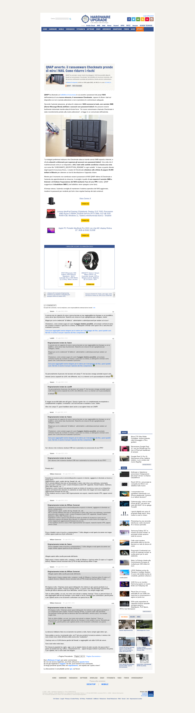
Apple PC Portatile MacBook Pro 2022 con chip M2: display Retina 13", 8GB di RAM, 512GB (85, 229)
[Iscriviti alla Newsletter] (138, 19)
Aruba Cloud (90, 25)
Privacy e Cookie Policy (72, 698)
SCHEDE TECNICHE (146, 25)
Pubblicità (89, 698)
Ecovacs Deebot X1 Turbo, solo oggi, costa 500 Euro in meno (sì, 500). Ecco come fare (98, 294)
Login (145, 16)
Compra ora (85, 203)
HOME (45, 29)
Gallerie (132, 617)
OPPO (122, 25)
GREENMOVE (107, 29)
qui (71, 669)
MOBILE (61, 29)
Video (138, 617)
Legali (62, 698)
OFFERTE (140, 29)
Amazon (135, 25)
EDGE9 (98, 29)
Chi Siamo (56, 698)
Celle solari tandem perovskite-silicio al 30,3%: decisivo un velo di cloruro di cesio (141, 543)
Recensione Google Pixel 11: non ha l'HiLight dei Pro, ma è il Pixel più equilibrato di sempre (141, 449)
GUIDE (133, 29)
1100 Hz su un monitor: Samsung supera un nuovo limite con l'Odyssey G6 (140, 584)
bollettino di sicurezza (68, 95)
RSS (119, 698)
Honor (109, 25)
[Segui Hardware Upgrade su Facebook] (129, 19)
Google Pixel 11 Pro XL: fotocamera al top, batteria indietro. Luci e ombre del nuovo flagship (140, 459)
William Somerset (55, 474)
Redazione (103, 698)
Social (123, 698)
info (94, 307)
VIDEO (119, 678)
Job (128, 698)
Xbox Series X (85, 199)
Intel (103, 25)
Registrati (151, 16)
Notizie (124, 468)
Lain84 (52, 338)
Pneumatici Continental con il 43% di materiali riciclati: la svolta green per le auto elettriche (141, 553)
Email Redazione (112, 698)
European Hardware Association (144, 694)
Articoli (124, 432)
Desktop (91, 684)
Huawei (116, 25)
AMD (98, 25)
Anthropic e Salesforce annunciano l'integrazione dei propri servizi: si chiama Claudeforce (140, 474)
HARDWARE (53, 29)
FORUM (126, 29)
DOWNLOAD (94, 678)
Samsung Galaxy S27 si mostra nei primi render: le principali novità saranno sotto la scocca (140, 533)
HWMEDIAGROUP (137, 678)
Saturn (52, 311)
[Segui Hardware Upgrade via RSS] (143, 19)
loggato (63, 664)
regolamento (73, 665)
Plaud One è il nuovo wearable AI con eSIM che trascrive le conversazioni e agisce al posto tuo (140, 594)
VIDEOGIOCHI (70, 29)
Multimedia (124, 617)
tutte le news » (147, 611)
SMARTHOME (117, 29)
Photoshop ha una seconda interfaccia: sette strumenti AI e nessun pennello (141, 523)
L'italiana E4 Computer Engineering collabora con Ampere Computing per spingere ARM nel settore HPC (58, 294)
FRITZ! (128, 25)
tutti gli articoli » (147, 464)
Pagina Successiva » (93, 656)
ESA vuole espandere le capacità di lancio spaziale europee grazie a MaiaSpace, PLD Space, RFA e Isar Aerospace (135, 605)
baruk (52, 412)
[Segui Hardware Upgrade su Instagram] (152, 19)
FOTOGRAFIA (81, 29)
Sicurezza (108, 82)
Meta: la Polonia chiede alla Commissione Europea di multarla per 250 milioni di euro (141, 563)
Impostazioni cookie (136, 698)
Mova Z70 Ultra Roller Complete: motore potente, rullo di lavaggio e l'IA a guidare (140, 439)
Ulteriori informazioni (117, 693)
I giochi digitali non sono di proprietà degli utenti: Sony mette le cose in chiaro (140, 513)
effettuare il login (53, 660)
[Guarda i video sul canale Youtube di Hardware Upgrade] (147, 19)
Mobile (104, 684)
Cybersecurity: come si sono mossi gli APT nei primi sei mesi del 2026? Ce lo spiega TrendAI (141, 504)
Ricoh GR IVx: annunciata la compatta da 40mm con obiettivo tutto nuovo (141, 484)
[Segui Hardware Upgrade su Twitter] (134, 19)
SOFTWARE (90, 29)
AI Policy (82, 698)
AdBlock (96, 698)
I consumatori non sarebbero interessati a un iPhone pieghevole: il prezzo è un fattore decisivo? (141, 494)
